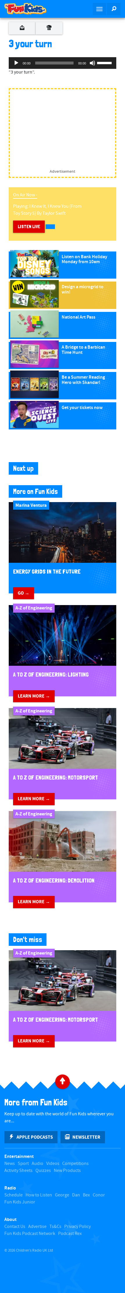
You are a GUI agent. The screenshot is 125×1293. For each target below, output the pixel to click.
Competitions (75, 1164)
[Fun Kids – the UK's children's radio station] (31, 9)
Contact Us (14, 1227)
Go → (23, 593)
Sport (23, 1164)
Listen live (29, 226)
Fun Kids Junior (19, 1202)
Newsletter (86, 1137)
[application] (62, 63)
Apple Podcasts (35, 1137)
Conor (99, 1195)
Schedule (13, 1195)
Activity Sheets (18, 1171)
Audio (37, 1164)
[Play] (16, 63)
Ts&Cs (55, 1227)
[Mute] (92, 63)
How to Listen (39, 1195)
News (9, 1164)
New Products (67, 1171)
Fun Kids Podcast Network (29, 1234)
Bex (86, 1195)
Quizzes (43, 1171)
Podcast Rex (70, 1234)
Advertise (37, 1227)
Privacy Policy (77, 1227)
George (62, 1195)
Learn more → (34, 696)
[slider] (105, 62)
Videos (52, 1164)
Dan (76, 1195)
